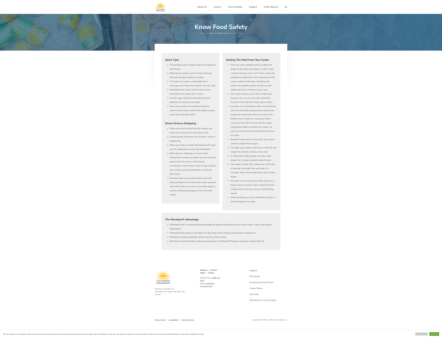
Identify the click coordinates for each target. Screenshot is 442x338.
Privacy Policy (160, 320)
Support (253, 270)
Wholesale (254, 276)
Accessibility (173, 320)
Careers (211, 273)
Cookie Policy (256, 288)
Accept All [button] (434, 334)
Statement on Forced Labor (262, 300)
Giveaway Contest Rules (261, 282)
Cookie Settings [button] (421, 334)
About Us (203, 270)
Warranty (254, 294)
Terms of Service (187, 320)
